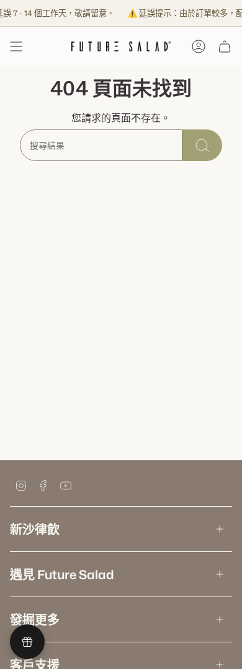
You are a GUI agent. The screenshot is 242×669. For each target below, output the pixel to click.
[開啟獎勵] (27, 641)
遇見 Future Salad (62, 574)
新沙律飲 (35, 529)
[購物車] (225, 46)
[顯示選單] (16, 46)
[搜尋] (202, 145)
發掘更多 (35, 619)
